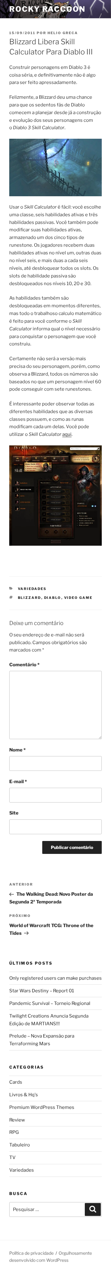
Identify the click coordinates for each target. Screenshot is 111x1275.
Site (13, 813)
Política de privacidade (31, 1253)
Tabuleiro (19, 1145)
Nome (17, 750)
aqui (67, 434)
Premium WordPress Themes (41, 1107)
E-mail (18, 781)
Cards (15, 1082)
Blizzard (29, 598)
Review (17, 1120)
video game (78, 598)
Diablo (52, 598)
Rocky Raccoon (47, 9)
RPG (14, 1132)
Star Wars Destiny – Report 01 (41, 991)
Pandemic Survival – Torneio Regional (49, 1003)
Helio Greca (62, 33)
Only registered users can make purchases (55, 978)
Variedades (32, 589)
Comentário (24, 664)
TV (12, 1157)
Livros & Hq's (23, 1095)
